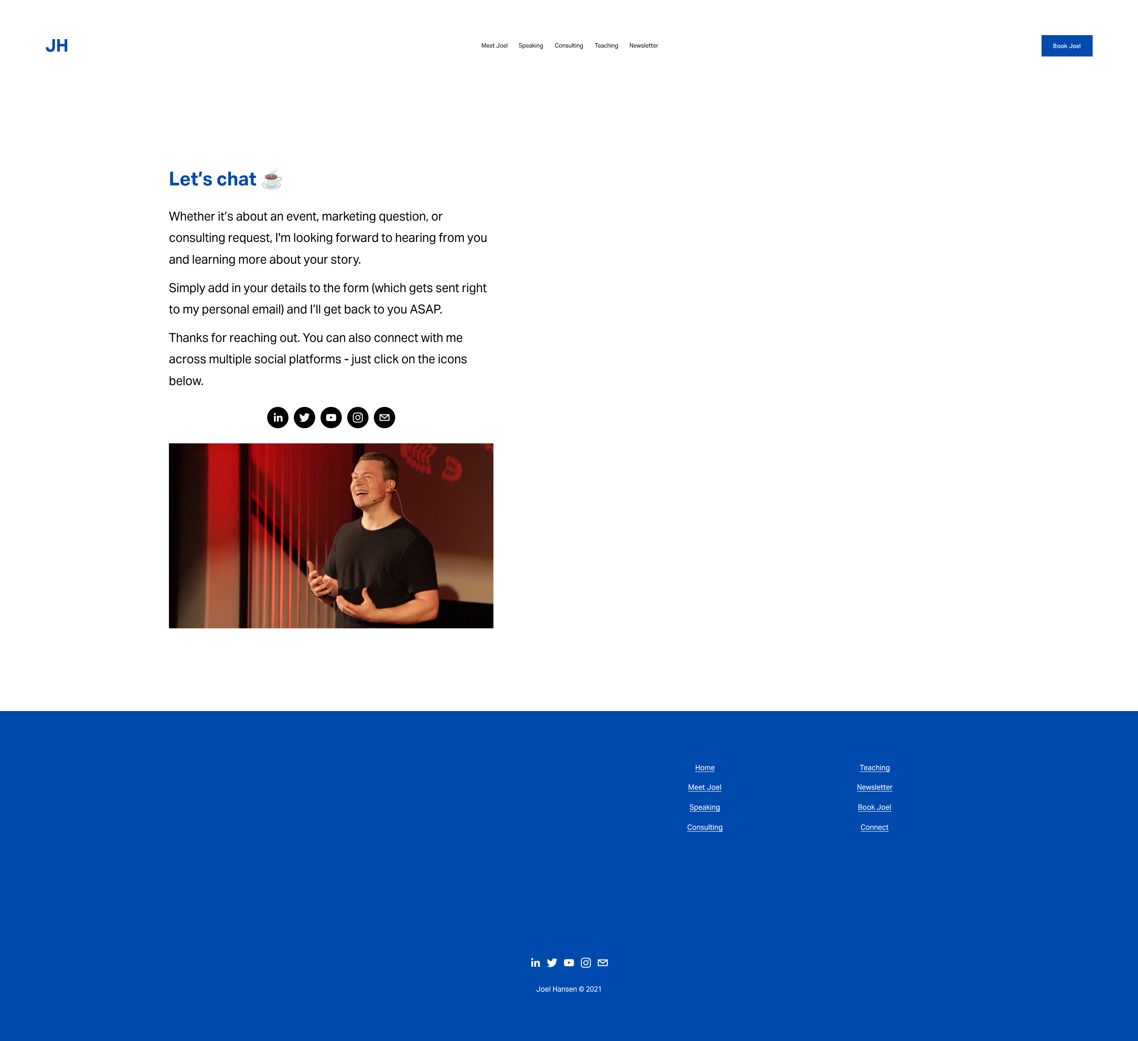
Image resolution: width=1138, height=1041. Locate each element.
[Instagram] (358, 417)
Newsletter (643, 45)
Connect (875, 827)
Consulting (569, 45)
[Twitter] (304, 417)
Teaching (606, 45)
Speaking (531, 45)
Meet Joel (494, 45)
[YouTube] (331, 417)
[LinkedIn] (278, 417)
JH (56, 45)
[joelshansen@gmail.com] (384, 417)
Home (705, 767)
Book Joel (1067, 46)
